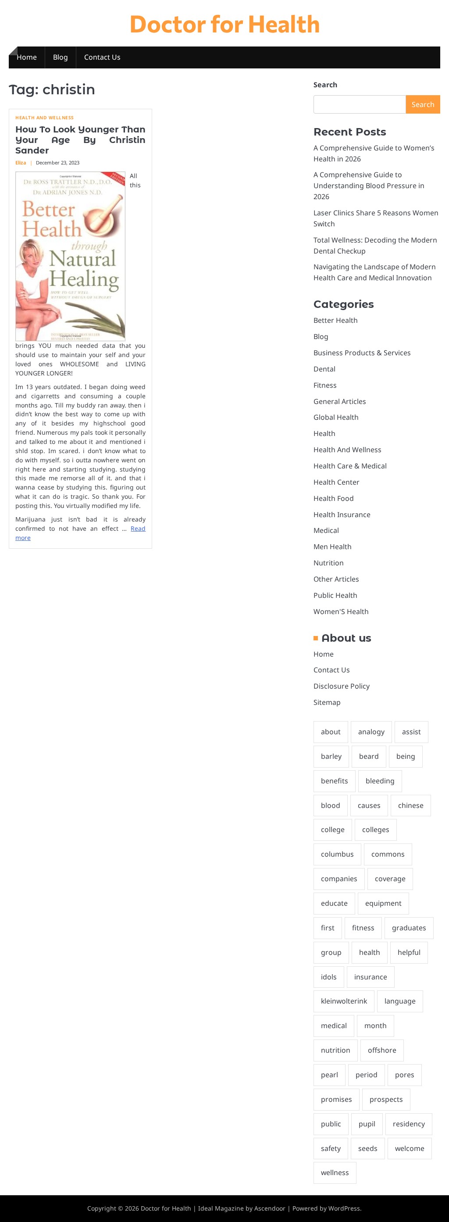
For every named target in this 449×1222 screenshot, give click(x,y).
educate (334, 903)
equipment (383, 903)
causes (369, 805)
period (367, 1074)
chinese (411, 805)
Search (325, 84)
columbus (337, 854)
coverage (390, 878)
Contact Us (102, 57)
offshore (382, 1050)
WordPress (344, 1208)
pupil (367, 1124)
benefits (334, 781)
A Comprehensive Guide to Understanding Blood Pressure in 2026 (369, 185)
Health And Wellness (44, 117)
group (331, 952)
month (375, 1025)
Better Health (336, 320)
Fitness (325, 385)
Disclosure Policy (342, 686)
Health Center (337, 482)
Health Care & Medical (350, 466)
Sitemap (327, 702)
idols (329, 977)
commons (388, 854)
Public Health (335, 595)
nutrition (335, 1050)
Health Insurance (342, 514)
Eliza (20, 162)
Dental (324, 369)
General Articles (340, 401)
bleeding (380, 781)
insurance (370, 977)
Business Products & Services (362, 352)
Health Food (334, 498)
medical (334, 1025)
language (400, 1001)
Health (324, 433)
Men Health (333, 546)
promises (336, 1099)
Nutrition (329, 563)
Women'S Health (341, 611)
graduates (409, 928)
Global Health (336, 417)
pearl (329, 1074)
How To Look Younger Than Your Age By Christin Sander (80, 140)
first (328, 928)
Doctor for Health (224, 22)
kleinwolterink (344, 1001)
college (333, 829)
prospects (386, 1099)
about (331, 731)
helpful (409, 952)
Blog (60, 57)
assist (411, 731)
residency (409, 1124)
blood (330, 805)
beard (369, 756)
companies (339, 878)
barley (331, 756)
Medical (326, 530)
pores (404, 1074)
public (331, 1124)
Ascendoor (269, 1208)
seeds (368, 1148)
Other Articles (336, 579)
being (405, 756)
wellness (335, 1172)
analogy (371, 731)
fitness (363, 928)
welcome (409, 1148)
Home (27, 57)
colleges (375, 829)
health (369, 952)
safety (331, 1148)
